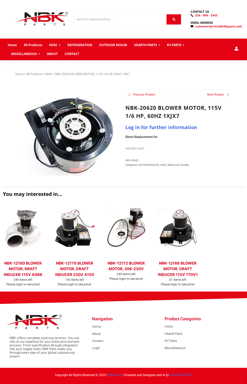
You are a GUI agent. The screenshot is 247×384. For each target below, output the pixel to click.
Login (96, 348)
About (96, 334)
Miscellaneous (175, 348)
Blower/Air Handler (178, 164)
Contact (97, 341)
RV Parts (171, 341)
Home (19, 74)
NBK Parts (115, 375)
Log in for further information (161, 127)
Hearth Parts (174, 334)
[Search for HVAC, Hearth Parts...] (174, 19)
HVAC (48, 74)
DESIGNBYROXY (181, 375)
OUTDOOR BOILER (149, 164)
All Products (34, 74)
